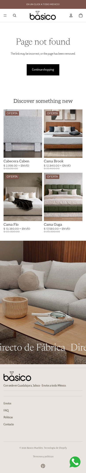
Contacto (9, 424)
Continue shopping (43, 69)
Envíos (7, 403)
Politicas (8, 417)
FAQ (6, 410)
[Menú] (5, 15)
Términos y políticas (43, 456)
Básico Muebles (35, 448)
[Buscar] (14, 15)
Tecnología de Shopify (55, 448)
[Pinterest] (43, 466)
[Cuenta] (71, 15)
